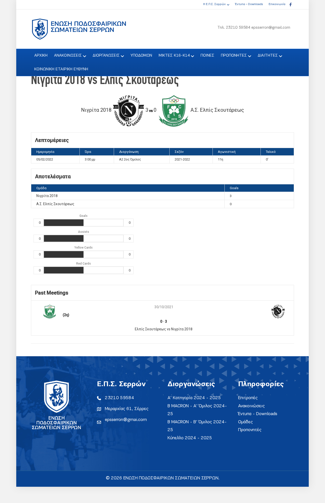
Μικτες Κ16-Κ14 (174, 56)
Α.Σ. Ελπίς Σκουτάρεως (55, 204)
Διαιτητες (268, 56)
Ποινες (207, 56)
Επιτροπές (248, 398)
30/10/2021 (163, 307)
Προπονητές (250, 430)
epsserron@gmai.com (126, 419)
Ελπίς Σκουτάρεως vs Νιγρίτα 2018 (163, 329)
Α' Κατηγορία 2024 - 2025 (194, 398)
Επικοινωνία (277, 4)
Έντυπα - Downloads (257, 414)
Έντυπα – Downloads (249, 4)
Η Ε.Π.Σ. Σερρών (214, 4)
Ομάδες (245, 422)
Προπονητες (234, 56)
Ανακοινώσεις (251, 406)
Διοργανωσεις (106, 56)
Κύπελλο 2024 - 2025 (190, 438)
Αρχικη (40, 56)
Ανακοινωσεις (68, 56)
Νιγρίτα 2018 (47, 196)
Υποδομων (141, 56)
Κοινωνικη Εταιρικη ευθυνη (61, 69)
